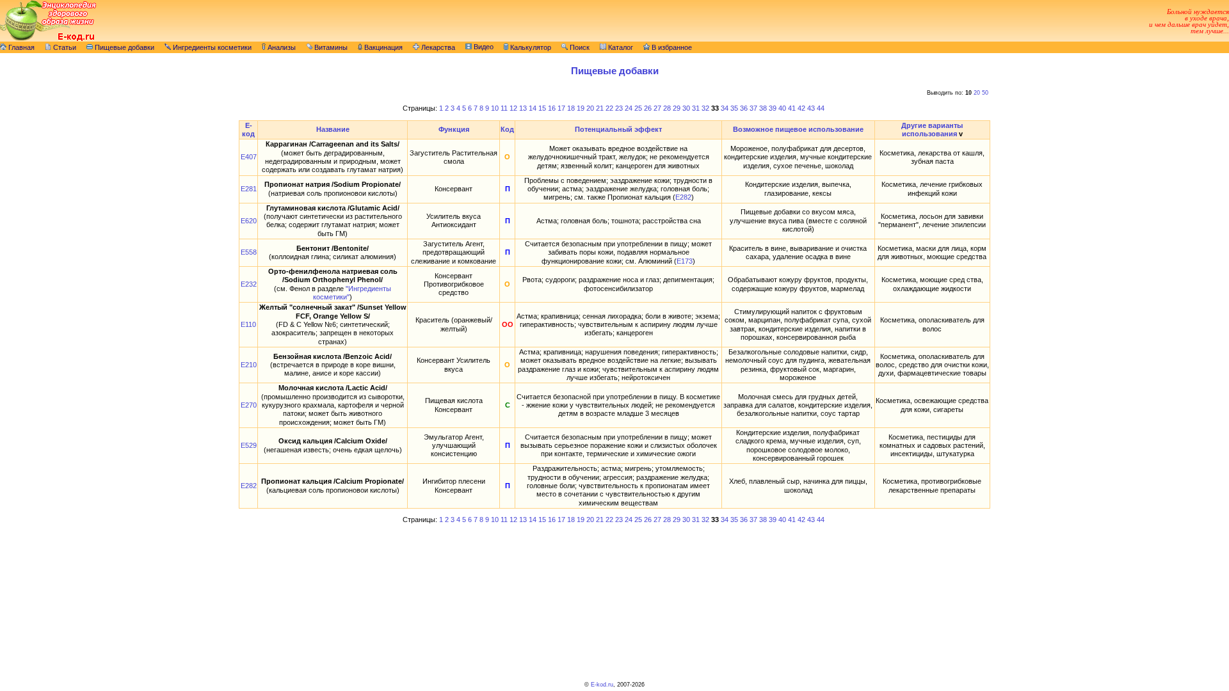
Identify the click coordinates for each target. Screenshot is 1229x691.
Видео (483, 47)
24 (628, 108)
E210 (249, 365)
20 (977, 93)
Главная (20, 47)
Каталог (619, 47)
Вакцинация (382, 47)
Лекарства (437, 47)
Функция (453, 129)
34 (724, 108)
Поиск (579, 47)
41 (792, 108)
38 (763, 108)
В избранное (671, 47)
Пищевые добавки (123, 47)
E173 (685, 261)
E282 (683, 197)
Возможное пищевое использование (798, 129)
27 (657, 108)
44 (820, 108)
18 (571, 108)
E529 (249, 445)
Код (507, 129)
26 (648, 108)
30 (686, 108)
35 (734, 108)
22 (609, 108)
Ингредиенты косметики (211, 47)
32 (705, 108)
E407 (249, 157)
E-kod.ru (602, 684)
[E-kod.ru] (48, 39)
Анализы (281, 47)
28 (667, 108)
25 (638, 108)
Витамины (330, 47)
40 (782, 108)
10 (495, 108)
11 (504, 108)
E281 (249, 189)
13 (523, 108)
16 (552, 108)
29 (676, 108)
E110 (248, 324)
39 (772, 108)
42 (801, 108)
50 (985, 93)
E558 (249, 252)
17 (561, 108)
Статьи (63, 47)
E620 (249, 221)
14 (532, 108)
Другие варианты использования (932, 130)
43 (811, 108)
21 (600, 108)
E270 (249, 405)
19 (580, 108)
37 (753, 108)
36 (744, 108)
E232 (249, 284)
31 (696, 108)
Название (332, 129)
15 (542, 108)
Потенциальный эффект (618, 129)
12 (513, 108)
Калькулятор (529, 47)
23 (619, 108)
